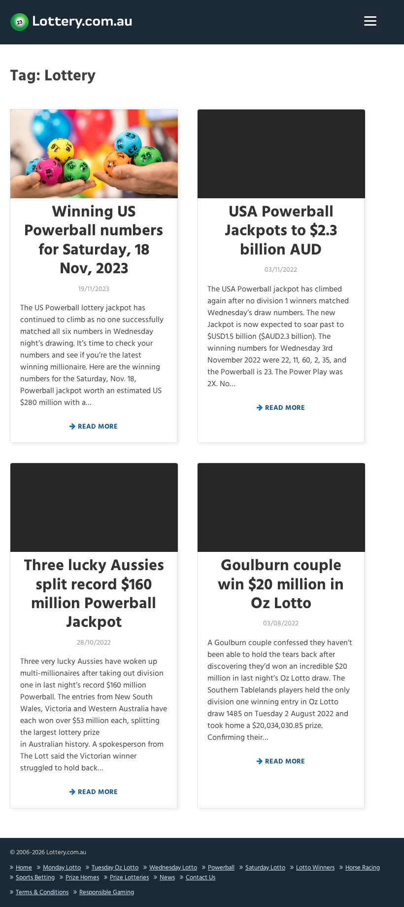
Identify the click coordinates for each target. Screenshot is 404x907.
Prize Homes (82, 877)
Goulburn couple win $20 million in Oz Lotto (281, 585)
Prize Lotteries (129, 877)
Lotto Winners (315, 868)
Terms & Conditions (42, 892)
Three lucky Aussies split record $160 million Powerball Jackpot (94, 594)
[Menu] (370, 21)
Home (24, 868)
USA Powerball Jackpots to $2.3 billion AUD (281, 231)
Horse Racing (362, 868)
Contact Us (200, 877)
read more (98, 427)
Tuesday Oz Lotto (115, 868)
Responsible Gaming (106, 892)
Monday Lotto (62, 868)
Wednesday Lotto (173, 868)
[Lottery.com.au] (71, 22)
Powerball (221, 868)
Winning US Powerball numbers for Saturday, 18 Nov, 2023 (93, 241)
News (167, 877)
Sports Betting (35, 877)
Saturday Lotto (265, 868)
